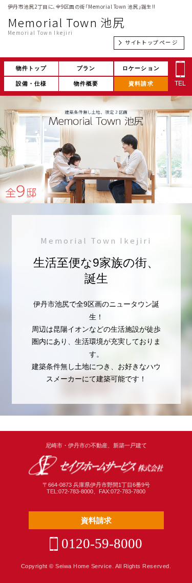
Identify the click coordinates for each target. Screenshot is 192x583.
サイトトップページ (151, 42)
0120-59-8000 (101, 544)
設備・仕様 (31, 83)
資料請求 (141, 83)
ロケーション (141, 68)
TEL (180, 83)
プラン (86, 68)
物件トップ (31, 68)
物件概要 (86, 83)
